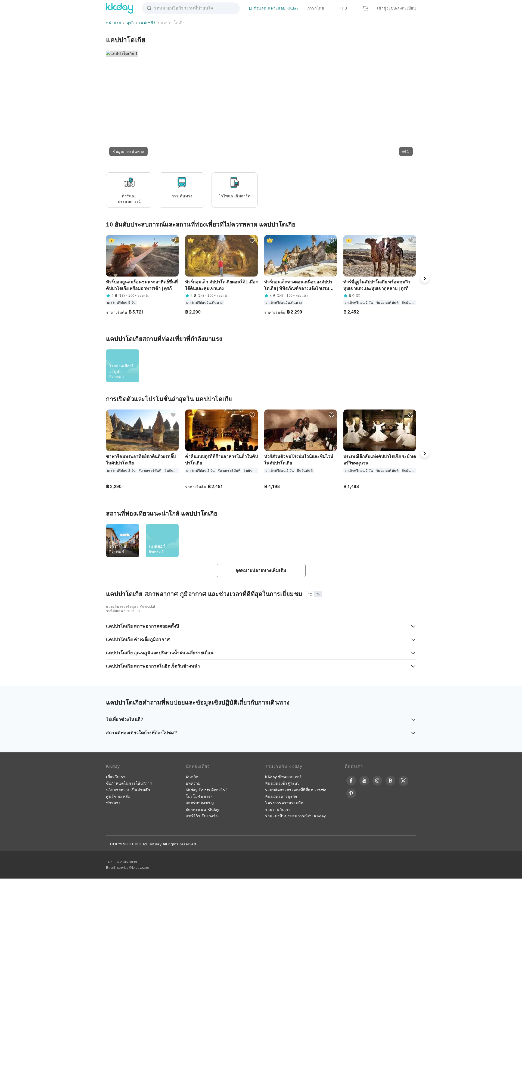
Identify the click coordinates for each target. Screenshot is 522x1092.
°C (310, 892)
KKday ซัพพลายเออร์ (283, 1074)
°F (318, 892)
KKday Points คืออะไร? (207, 1087)
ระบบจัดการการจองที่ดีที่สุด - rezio (295, 1087)
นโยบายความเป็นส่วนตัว (128, 1087)
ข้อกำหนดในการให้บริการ (129, 1081)
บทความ (193, 1081)
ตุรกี (130, 22)
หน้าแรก (113, 22)
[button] (128, 151)
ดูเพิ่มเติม (402, 435)
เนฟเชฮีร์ (147, 22)
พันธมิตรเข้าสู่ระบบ (282, 1081)
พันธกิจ (192, 1074)
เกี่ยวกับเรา (116, 1074)
